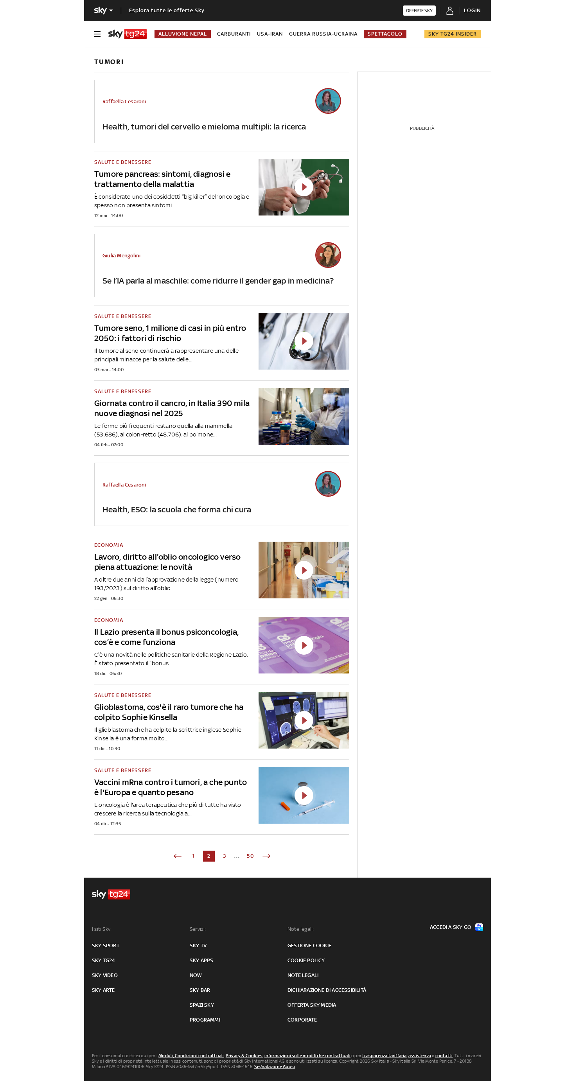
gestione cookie (309, 945)
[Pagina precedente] (177, 856)
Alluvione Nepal (182, 34)
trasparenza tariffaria (384, 1055)
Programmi (205, 1020)
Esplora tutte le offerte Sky (167, 10)
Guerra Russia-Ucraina (323, 34)
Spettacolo (385, 34)
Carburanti (234, 34)
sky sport (105, 945)
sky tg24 (103, 960)
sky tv (198, 945)
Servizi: (198, 929)
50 (251, 856)
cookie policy (306, 960)
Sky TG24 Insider (452, 34)
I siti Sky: (101, 929)
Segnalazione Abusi (274, 1066)
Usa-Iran (270, 34)
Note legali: (301, 929)
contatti (444, 1055)
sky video (105, 975)
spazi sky (202, 1005)
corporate (302, 1020)
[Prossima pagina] (266, 856)
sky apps (202, 960)
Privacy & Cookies (244, 1055)
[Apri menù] (97, 34)
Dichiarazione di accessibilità (327, 990)
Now (196, 975)
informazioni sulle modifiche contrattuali (307, 1055)
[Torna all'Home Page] (127, 34)
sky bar (200, 990)
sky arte (103, 990)
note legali (303, 975)
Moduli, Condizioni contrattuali (191, 1055)
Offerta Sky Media (312, 1005)
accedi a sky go (450, 927)
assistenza (419, 1055)
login (472, 10)
